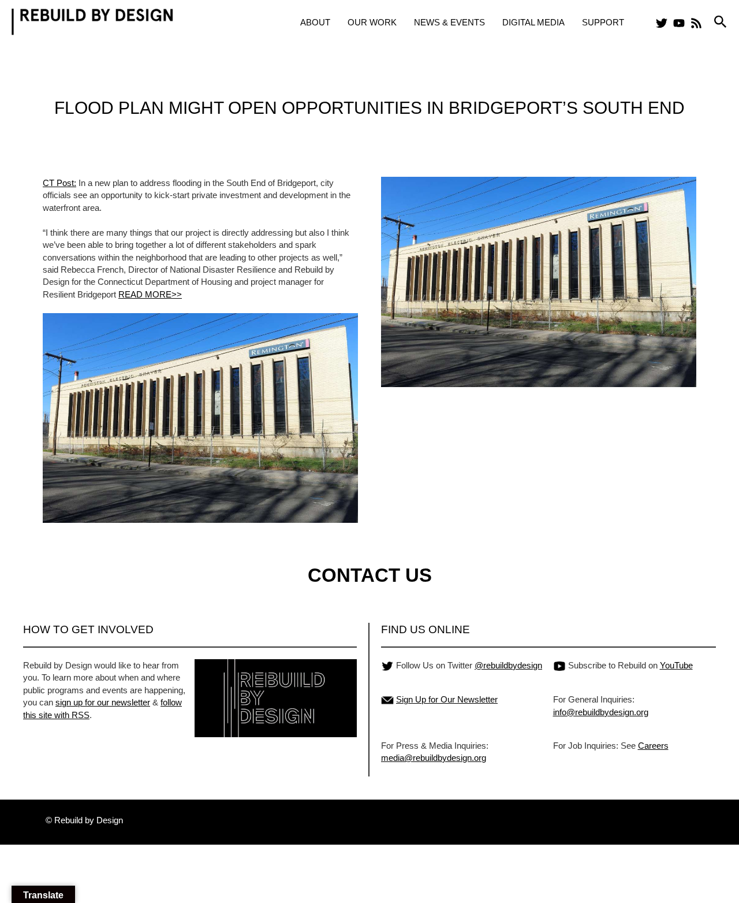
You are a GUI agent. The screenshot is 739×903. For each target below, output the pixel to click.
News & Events (449, 22)
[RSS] (696, 23)
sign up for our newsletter (102, 702)
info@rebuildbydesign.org (600, 712)
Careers (653, 745)
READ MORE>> (150, 294)
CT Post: (59, 183)
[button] (720, 22)
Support (603, 22)
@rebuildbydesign (508, 665)
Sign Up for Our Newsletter (447, 699)
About (315, 22)
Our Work (372, 22)
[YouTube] (679, 23)
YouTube (676, 665)
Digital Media (533, 22)
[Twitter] (661, 23)
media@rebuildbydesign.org (433, 758)
